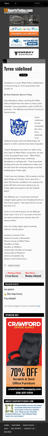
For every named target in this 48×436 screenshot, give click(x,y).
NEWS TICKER (13, 265)
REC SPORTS (16, 428)
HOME (6, 425)
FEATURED (16, 425)
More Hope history (13, 293)
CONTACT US (29, 428)
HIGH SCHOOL (28, 425)
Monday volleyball (33, 276)
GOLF (6, 428)
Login (38, 306)
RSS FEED (7, 432)
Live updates (9, 289)
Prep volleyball (10, 298)
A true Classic (11, 276)
